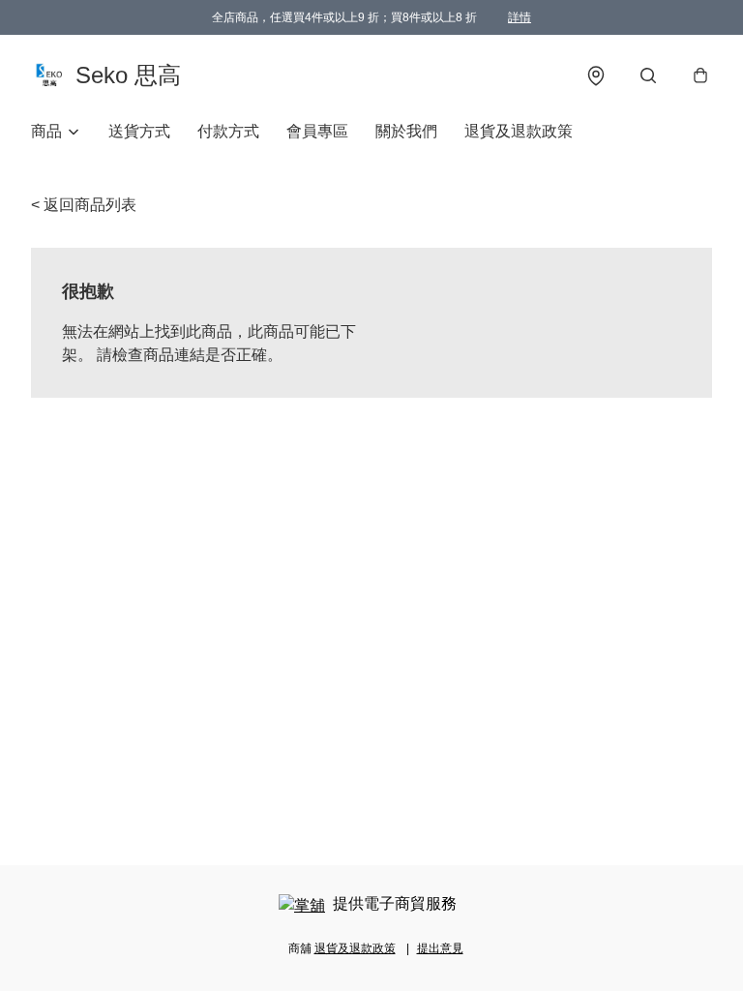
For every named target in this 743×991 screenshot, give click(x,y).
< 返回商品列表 (83, 204)
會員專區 (317, 131)
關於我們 (406, 131)
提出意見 (440, 948)
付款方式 (228, 131)
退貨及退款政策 (518, 131)
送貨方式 (139, 131)
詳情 (519, 17)
